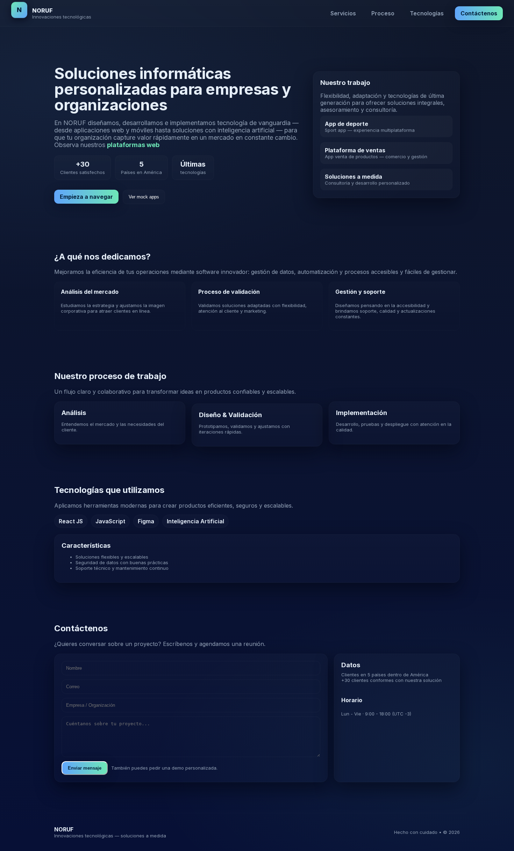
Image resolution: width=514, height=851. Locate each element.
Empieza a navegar (86, 196)
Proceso (382, 13)
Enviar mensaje (84, 768)
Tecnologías (427, 13)
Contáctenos (479, 13)
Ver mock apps (144, 196)
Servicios (343, 13)
